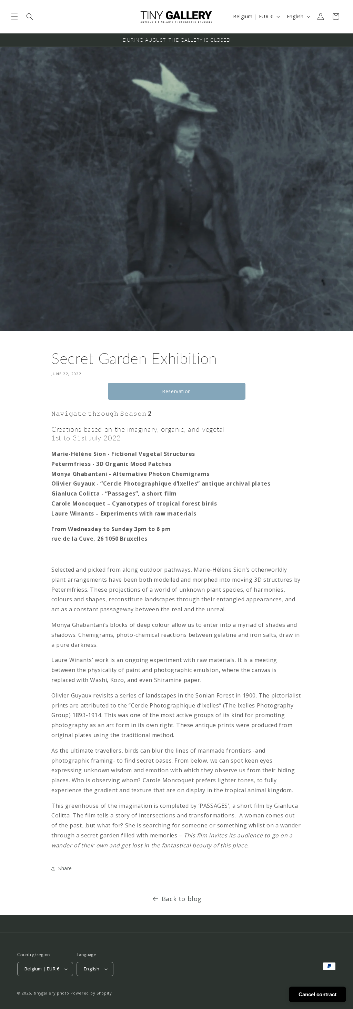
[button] (14, 16)
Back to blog (182, 899)
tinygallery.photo (51, 993)
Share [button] (65, 868)
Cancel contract (317, 994)
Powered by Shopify (91, 993)
